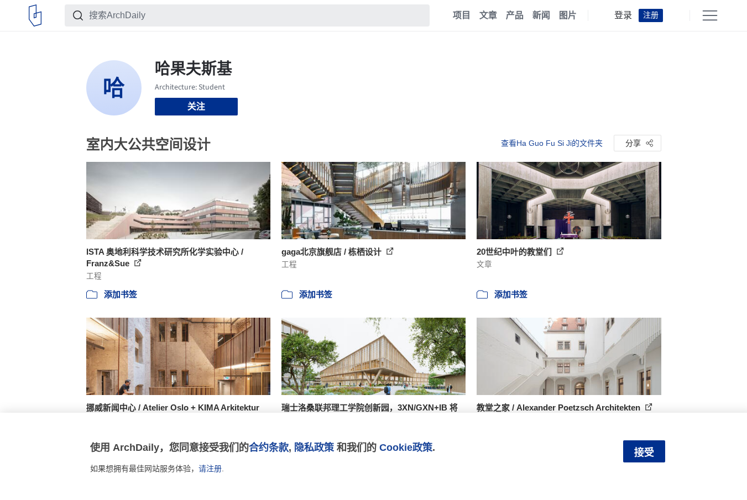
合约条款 (269, 447)
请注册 (210, 468)
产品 (515, 15)
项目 (462, 15)
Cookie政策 (405, 447)
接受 (644, 452)
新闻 (541, 15)
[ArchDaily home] (35, 15)
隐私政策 (314, 447)
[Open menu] (710, 15)
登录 (623, 15)
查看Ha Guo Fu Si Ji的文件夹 (552, 143)
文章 (488, 15)
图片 (568, 15)
